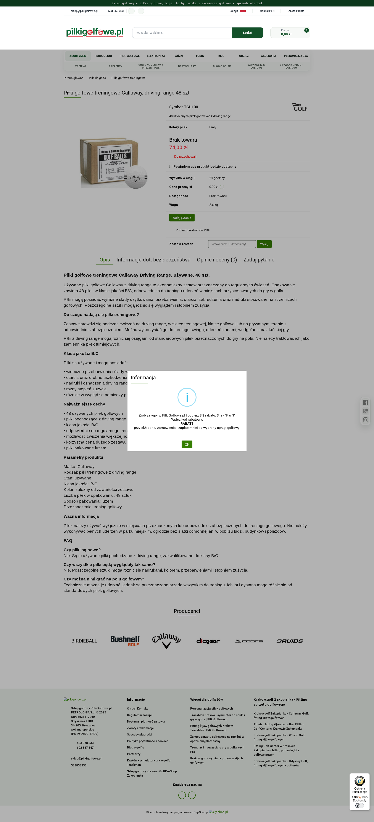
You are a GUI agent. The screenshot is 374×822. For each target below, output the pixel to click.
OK (187, 444)
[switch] (359, 805)
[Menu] (367, 776)
